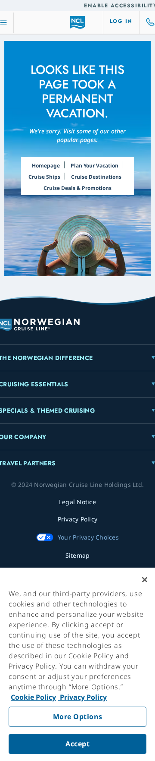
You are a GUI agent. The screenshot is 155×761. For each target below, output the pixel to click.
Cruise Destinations (96, 176)
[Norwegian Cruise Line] (77, 22)
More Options (77, 716)
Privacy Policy (82, 697)
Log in (121, 21)
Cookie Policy (33, 697)
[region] (77, 664)
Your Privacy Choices (88, 537)
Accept (77, 743)
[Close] (144, 579)
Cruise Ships (44, 176)
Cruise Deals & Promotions (77, 188)
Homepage (46, 165)
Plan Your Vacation (94, 165)
